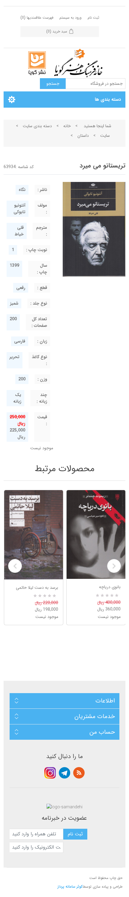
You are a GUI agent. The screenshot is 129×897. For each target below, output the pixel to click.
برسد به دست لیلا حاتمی (37, 587)
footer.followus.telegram (64, 773)
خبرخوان (79, 773)
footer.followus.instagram (50, 773)
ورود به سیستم (70, 17)
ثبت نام (93, 17)
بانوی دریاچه (110, 587)
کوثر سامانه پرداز (70, 886)
